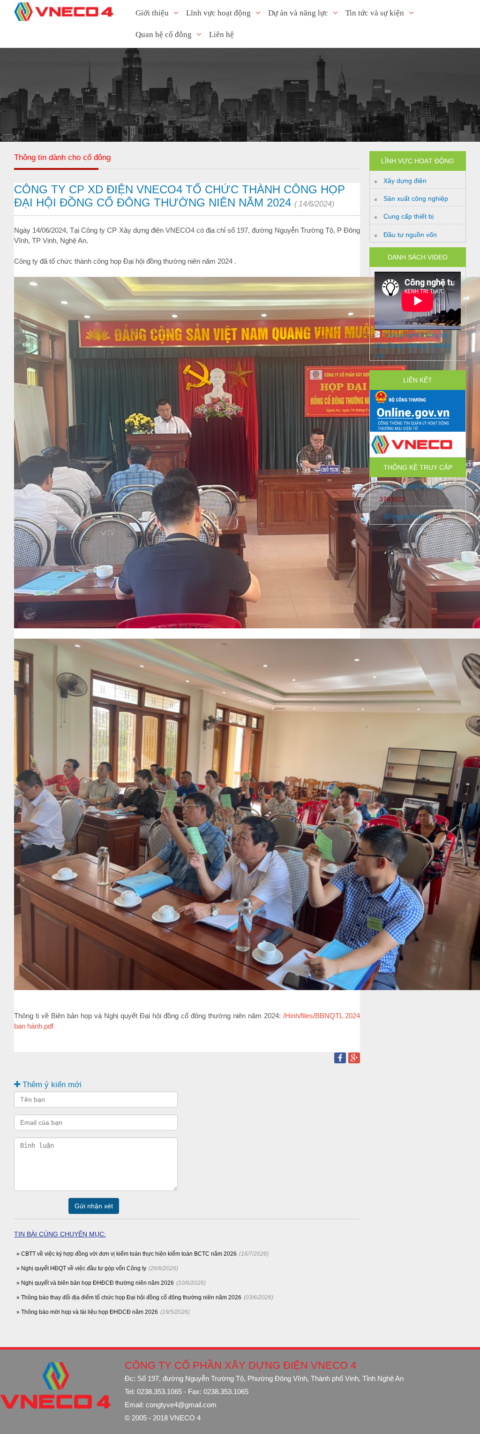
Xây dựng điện (405, 180)
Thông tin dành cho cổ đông (62, 157)
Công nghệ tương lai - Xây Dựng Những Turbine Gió (413, 345)
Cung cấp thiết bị (408, 216)
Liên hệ (221, 34)
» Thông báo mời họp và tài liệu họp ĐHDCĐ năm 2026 (87, 1312)
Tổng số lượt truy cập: (412, 492)
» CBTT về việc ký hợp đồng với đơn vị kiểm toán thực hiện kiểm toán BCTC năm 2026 (126, 1254)
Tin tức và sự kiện (374, 12)
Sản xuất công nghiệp (415, 198)
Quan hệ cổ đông (163, 34)
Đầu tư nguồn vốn (410, 234)
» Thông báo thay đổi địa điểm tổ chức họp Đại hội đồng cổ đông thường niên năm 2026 (128, 1297)
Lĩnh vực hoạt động (218, 12)
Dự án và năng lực (298, 12)
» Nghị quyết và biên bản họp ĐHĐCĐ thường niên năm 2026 (95, 1283)
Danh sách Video (418, 257)
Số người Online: (413, 516)
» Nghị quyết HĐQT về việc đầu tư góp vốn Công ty (81, 1268)
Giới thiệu (152, 12)
